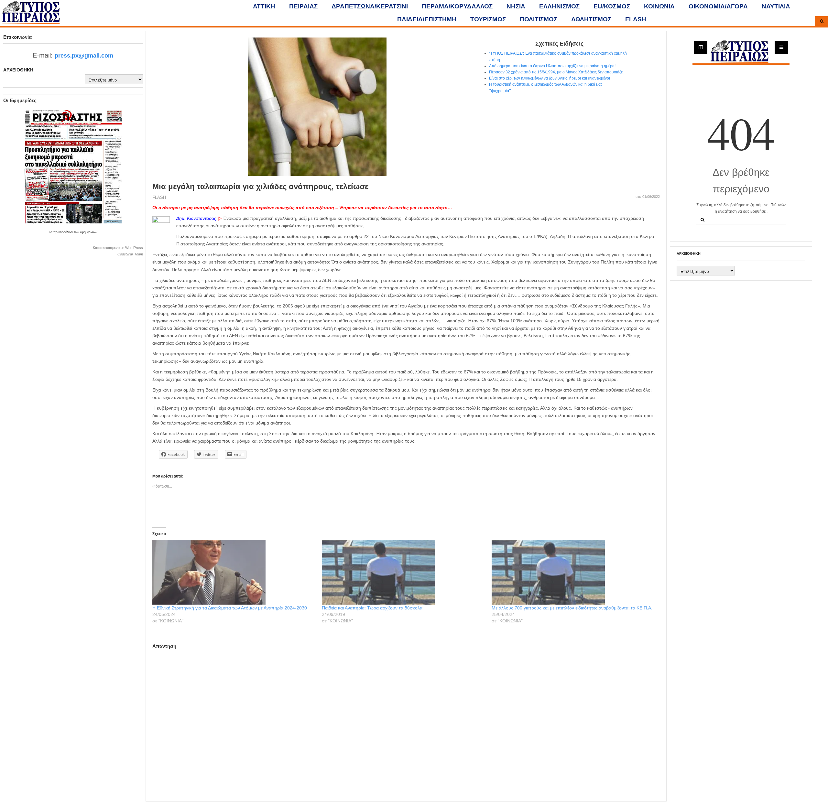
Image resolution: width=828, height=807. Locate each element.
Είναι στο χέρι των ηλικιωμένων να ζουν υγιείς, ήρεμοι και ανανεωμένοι (549, 78)
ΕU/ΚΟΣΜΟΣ (612, 6)
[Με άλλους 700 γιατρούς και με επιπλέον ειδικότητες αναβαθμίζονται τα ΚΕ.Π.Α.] (573, 572)
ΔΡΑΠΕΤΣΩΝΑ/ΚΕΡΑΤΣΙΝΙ (370, 6)
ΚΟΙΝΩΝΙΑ (659, 6)
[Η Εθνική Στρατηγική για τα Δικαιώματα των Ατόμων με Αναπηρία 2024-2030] (233, 572)
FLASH (635, 19)
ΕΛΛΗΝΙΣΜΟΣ (559, 6)
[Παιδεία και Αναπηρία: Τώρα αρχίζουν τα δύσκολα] (403, 572)
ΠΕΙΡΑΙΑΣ (303, 6)
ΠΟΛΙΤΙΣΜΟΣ (538, 19)
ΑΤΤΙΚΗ (264, 6)
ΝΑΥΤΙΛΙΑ (776, 6)
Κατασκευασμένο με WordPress (118, 248)
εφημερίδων (88, 232)
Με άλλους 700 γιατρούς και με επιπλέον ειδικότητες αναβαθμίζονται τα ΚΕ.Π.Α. (572, 607)
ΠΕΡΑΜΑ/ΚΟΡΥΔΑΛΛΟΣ (457, 6)
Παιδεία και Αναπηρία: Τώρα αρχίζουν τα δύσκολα (372, 607)
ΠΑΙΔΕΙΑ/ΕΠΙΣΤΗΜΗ (426, 19)
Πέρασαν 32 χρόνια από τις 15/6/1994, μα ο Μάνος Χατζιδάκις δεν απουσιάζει (556, 72)
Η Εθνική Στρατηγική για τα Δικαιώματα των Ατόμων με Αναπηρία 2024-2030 (229, 607)
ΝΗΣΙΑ (516, 6)
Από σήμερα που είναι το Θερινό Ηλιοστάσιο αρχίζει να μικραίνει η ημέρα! (552, 66)
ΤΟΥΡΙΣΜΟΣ (488, 19)
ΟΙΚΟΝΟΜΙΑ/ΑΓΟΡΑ (718, 6)
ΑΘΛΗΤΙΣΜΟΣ (591, 19)
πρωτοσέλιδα (63, 232)
